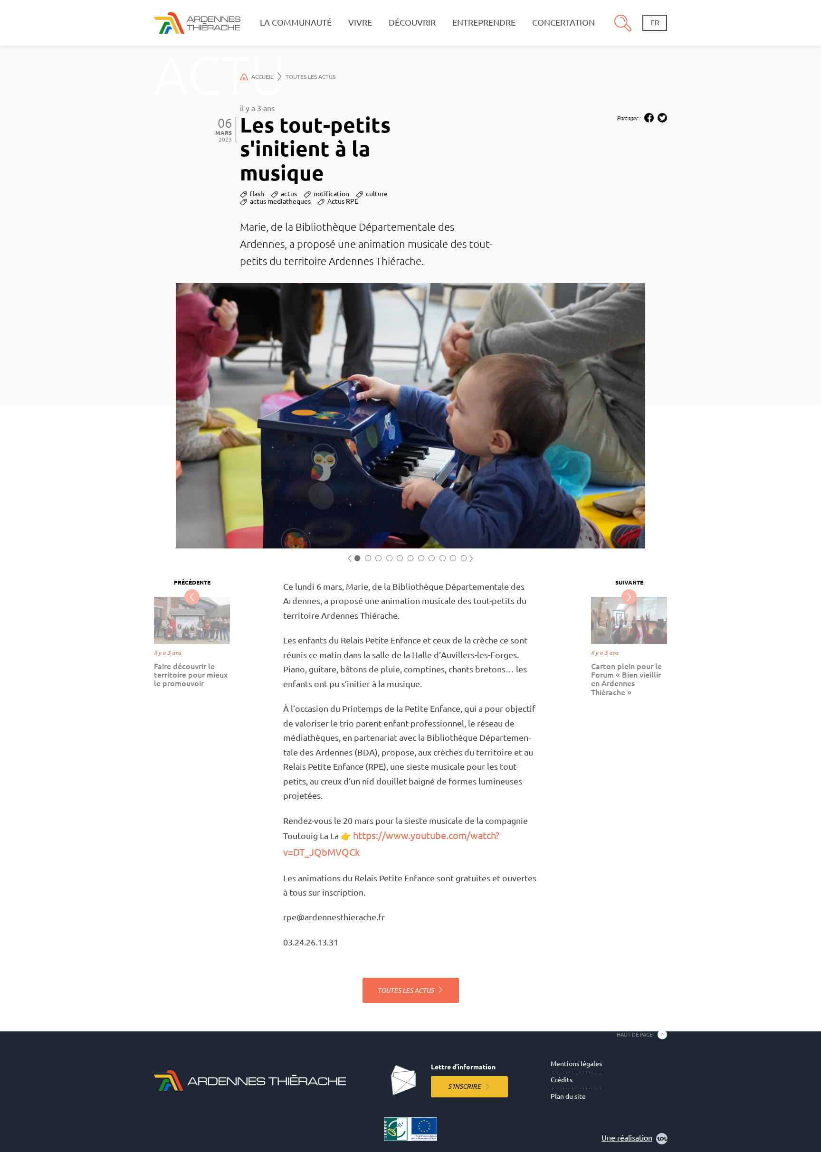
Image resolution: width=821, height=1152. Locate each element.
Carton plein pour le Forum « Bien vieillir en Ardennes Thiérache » (626, 679)
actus (289, 194)
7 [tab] (421, 558)
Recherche (622, 22)
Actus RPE (342, 201)
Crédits (562, 1080)
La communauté (296, 22)
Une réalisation (626, 1137)
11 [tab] (464, 558)
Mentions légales (576, 1063)
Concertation (563, 22)
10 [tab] (453, 558)
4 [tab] (389, 558)
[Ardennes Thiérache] (197, 22)
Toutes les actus (310, 77)
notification (331, 194)
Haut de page (634, 1034)
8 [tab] (432, 558)
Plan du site (568, 1096)
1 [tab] (357, 558)
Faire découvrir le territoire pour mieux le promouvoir (191, 675)
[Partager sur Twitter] (662, 118)
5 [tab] (400, 558)
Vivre (360, 22)
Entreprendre (484, 22)
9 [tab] (442, 558)
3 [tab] (378, 558)
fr (654, 23)
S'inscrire (464, 1086)
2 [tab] (368, 558)
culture (377, 194)
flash (257, 194)
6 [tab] (411, 558)
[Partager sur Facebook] (649, 118)
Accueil (262, 77)
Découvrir (412, 22)
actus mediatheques (280, 201)
